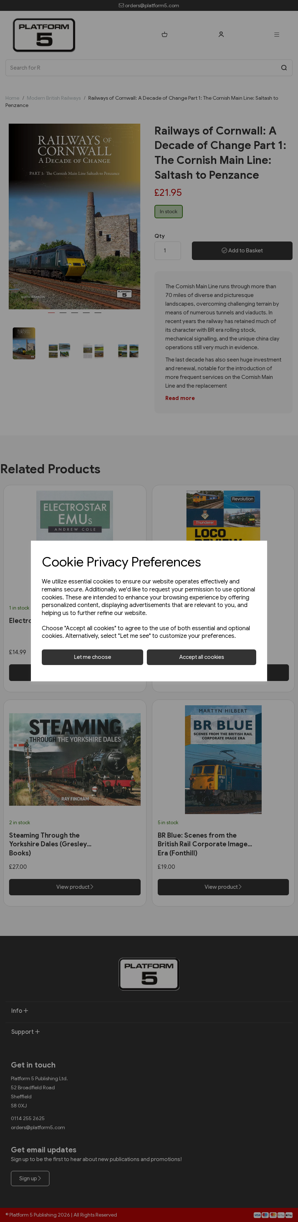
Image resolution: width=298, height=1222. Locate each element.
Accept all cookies (201, 657)
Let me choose (92, 657)
